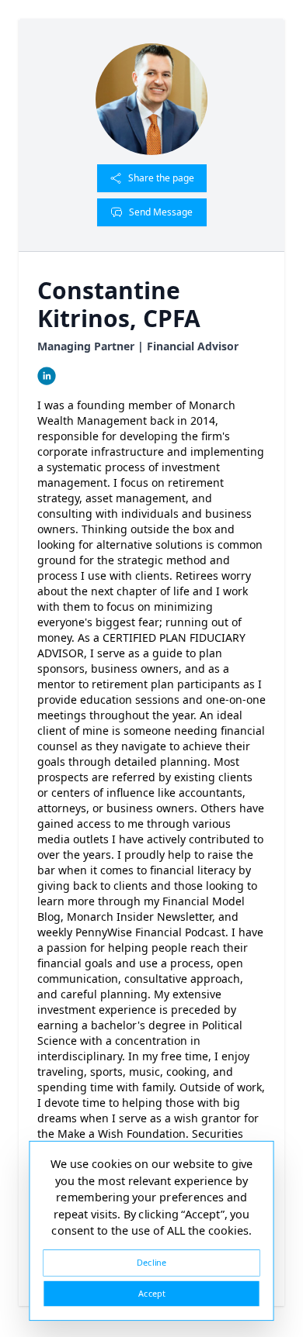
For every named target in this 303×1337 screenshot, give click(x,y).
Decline (151, 1262)
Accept (151, 1293)
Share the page (161, 177)
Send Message (161, 212)
